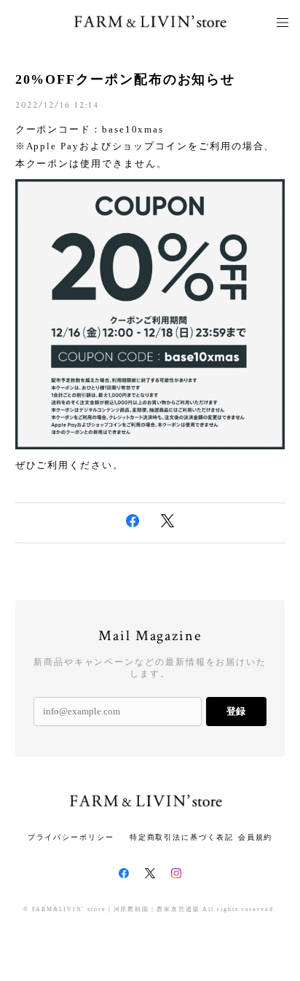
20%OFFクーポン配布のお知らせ (125, 79)
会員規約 (255, 837)
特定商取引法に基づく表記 (182, 837)
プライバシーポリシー (71, 837)
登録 (235, 711)
